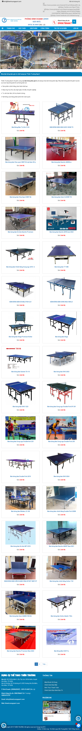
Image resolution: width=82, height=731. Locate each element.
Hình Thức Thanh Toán (51, 687)
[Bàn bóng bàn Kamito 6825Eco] (61, 148)
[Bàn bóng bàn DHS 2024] (61, 463)
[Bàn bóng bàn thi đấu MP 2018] (20, 533)
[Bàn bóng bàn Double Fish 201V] (20, 463)
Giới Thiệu (22, 28)
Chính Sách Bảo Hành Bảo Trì (53, 690)
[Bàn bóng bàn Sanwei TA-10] (20, 358)
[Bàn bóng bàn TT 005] (61, 253)
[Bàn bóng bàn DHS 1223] (20, 393)
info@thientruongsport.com (12, 1)
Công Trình (45, 28)
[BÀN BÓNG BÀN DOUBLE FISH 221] (20, 288)
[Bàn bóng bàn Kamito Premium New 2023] (20, 637)
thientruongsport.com (12, 703)
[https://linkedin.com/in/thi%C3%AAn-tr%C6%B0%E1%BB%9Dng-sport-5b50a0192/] (61, 12)
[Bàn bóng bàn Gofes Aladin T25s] (61, 602)
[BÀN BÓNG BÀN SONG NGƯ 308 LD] (61, 288)
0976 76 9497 (33, 25)
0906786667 (18, 693)
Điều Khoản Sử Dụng (50, 682)
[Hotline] (4, 725)
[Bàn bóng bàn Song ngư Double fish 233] (20, 428)
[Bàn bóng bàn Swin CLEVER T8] (61, 183)
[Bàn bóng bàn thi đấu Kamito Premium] (20, 218)
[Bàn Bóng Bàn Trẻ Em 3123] (20, 114)
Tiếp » (44, 664)
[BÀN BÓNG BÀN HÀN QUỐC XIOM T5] (61, 114)
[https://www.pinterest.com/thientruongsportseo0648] (62, 9)
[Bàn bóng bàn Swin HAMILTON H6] (20, 602)
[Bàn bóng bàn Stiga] (61, 323)
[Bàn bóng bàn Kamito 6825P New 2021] (61, 533)
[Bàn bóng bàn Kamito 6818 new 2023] (61, 218)
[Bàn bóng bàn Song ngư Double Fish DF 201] (61, 393)
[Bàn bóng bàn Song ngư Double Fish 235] (61, 428)
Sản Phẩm (33, 28)
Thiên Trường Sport (8, 62)
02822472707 (6, 695)
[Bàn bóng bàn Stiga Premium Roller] (20, 323)
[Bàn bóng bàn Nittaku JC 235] (20, 498)
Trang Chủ (11, 28)
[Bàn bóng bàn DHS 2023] (61, 358)
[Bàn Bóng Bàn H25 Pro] (61, 637)
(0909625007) (15, 689)
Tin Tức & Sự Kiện (60, 28)
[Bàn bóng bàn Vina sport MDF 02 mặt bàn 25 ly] (20, 148)
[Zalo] (78, 718)
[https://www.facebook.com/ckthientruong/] (65, 15)
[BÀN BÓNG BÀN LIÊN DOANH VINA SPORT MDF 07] (20, 567)
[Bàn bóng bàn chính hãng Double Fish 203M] (61, 498)
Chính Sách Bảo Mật (50, 685)
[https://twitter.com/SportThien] (69, 7)
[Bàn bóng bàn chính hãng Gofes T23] (61, 567)
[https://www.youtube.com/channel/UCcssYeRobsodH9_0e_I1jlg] (61, 4)
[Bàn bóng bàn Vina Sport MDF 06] (20, 183)
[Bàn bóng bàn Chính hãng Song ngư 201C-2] (20, 253)
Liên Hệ (75, 28)
